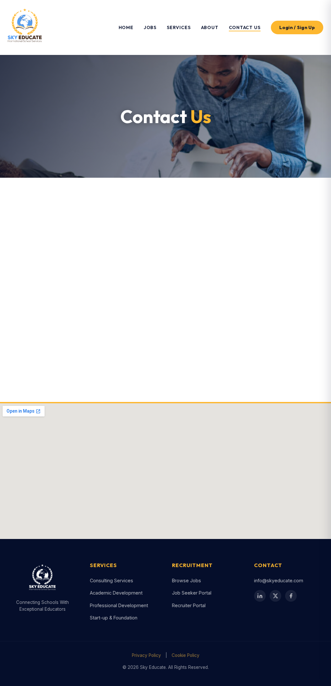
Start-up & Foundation (113, 617)
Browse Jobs (186, 580)
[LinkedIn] (38, 342)
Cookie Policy (185, 655)
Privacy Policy (146, 655)
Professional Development (119, 605)
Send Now (238, 371)
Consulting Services (111, 580)
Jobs (150, 27)
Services (178, 27)
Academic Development (116, 593)
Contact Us (245, 27)
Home (126, 27)
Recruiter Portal (189, 605)
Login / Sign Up (297, 27)
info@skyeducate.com (61, 273)
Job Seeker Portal (191, 593)
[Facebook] (22, 342)
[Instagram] (72, 342)
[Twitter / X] (55, 342)
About (210, 27)
